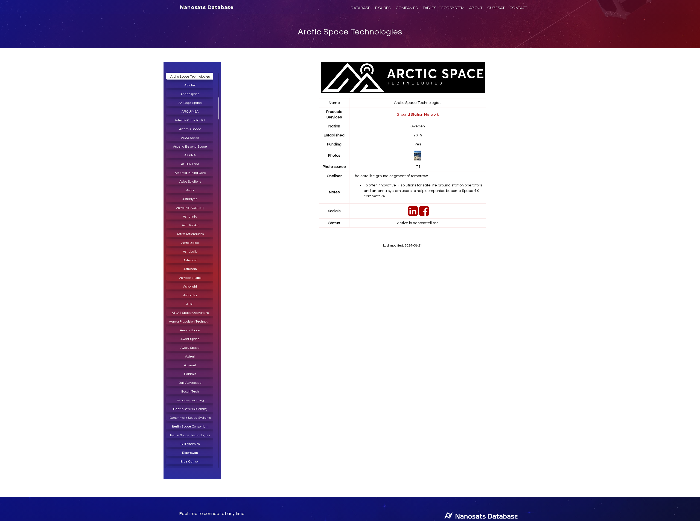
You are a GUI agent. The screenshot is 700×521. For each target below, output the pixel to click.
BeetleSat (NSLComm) (190, 409)
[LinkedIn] (412, 214)
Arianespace (190, 94)
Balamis (190, 374)
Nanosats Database (207, 7)
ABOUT (475, 7)
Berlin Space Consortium (190, 426)
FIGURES (383, 7)
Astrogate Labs (190, 278)
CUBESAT (495, 7)
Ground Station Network (417, 114)
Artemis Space (190, 129)
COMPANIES (407, 7)
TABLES (429, 7)
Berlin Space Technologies (190, 435)
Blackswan (190, 453)
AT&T (190, 304)
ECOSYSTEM (452, 7)
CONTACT (518, 7)
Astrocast (190, 260)
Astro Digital (190, 243)
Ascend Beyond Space (190, 146)
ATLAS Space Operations (190, 313)
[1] (418, 167)
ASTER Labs (190, 164)
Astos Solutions (190, 181)
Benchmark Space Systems (190, 418)
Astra (190, 190)
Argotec (190, 85)
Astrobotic (190, 251)
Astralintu (190, 216)
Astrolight (190, 286)
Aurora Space (190, 330)
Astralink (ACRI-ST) (190, 208)
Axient (190, 356)
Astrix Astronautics (190, 234)
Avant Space (190, 339)
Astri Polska (190, 225)
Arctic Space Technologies (350, 32)
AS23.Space (190, 138)
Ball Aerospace (190, 383)
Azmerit (190, 365)
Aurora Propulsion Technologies (191, 321)
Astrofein (190, 269)
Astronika (190, 295)
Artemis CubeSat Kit (190, 120)
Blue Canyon (190, 461)
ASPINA (190, 155)
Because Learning (190, 400)
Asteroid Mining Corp (190, 173)
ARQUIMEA (190, 111)
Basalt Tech (190, 391)
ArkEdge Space (190, 103)
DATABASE (360, 7)
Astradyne (190, 199)
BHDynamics (190, 444)
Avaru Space (190, 348)
